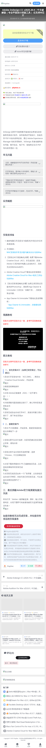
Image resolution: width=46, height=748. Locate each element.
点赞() (39, 566)
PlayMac (10, 566)
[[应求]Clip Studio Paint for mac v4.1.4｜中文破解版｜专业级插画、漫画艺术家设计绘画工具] (12, 605)
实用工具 (12, 612)
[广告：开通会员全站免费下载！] (4, 25)
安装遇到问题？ (24, 46)
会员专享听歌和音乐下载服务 (17, 709)
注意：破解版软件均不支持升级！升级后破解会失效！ (21, 163)
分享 (24, 566)
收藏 (31, 566)
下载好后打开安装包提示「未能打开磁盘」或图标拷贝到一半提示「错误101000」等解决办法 (21, 182)
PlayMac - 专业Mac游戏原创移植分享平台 (25, 738)
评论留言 (17, 95)
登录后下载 (24, 40)
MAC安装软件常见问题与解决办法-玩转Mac (24, 252)
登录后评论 (23, 658)
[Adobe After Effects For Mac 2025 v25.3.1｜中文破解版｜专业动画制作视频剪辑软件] (34, 605)
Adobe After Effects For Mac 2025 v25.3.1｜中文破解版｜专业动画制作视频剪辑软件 (34, 616)
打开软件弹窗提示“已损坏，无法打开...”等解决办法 (21, 192)
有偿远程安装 (24, 97)
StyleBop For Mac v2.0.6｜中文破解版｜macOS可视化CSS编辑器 (11, 640)
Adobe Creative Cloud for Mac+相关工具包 (24, 731)
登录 (37, 3)
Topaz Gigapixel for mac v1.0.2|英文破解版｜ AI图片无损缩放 (34, 640)
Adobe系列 (25, 18)
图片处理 (32, 18)
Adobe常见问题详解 (24, 51)
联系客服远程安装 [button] (13, 526)
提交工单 (25, 95)
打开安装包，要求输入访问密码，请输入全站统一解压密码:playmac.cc (21, 172)
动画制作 (6, 612)
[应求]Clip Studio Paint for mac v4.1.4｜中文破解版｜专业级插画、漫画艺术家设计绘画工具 (11, 616)
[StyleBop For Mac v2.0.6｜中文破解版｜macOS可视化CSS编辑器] (12, 629)
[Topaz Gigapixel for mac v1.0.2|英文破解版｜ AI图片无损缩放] (34, 629)
